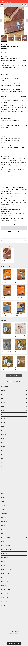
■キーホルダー (4, 521)
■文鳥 (2, 394)
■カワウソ (3, 462)
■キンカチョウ (4, 426)
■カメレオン (3, 466)
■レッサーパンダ (4, 489)
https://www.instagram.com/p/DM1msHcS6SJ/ (12, 91)
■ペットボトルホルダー (6, 549)
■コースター (4, 529)
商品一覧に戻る (14, 375)
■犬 (2, 450)
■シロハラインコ (4, 418)
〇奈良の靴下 (4, 513)
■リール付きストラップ (6, 537)
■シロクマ (3, 470)
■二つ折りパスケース (5, 605)
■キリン (2, 486)
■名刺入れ (3, 565)
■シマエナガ (4, 410)
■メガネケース (4, 561)
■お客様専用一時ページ (6, 624)
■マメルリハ (3, 434)
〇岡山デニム (4, 497)
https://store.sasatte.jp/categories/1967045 (11, 120)
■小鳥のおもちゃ (4, 621)
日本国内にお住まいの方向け (14, 231)
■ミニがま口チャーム (5, 617)
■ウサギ (3, 478)
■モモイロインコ (4, 430)
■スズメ (3, 406)
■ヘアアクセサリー (5, 525)
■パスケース (4, 541)
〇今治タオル (4, 509)
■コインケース (4, 577)
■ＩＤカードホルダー (5, 545)
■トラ (2, 482)
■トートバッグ (4, 601)
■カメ (2, 458)
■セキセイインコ (4, 390)
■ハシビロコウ (4, 414)
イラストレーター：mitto (6, 505)
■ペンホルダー (4, 533)
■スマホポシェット (5, 593)
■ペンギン (3, 422)
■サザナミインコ (4, 438)
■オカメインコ (4, 398)
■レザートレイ (4, 553)
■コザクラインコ (4, 402)
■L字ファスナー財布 (5, 589)
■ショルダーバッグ (5, 597)
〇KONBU (3, 501)
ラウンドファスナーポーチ (6, 609)
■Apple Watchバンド (6, 557)
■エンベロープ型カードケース (7, 569)
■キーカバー (4, 517)
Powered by (12, 633)
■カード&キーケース (5, 581)
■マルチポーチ (4, 585)
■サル (2, 474)
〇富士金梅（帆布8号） (5, 493)
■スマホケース (4, 613)
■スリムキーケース (5, 573)
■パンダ (3, 454)
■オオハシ (3, 446)
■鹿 (2, 442)
